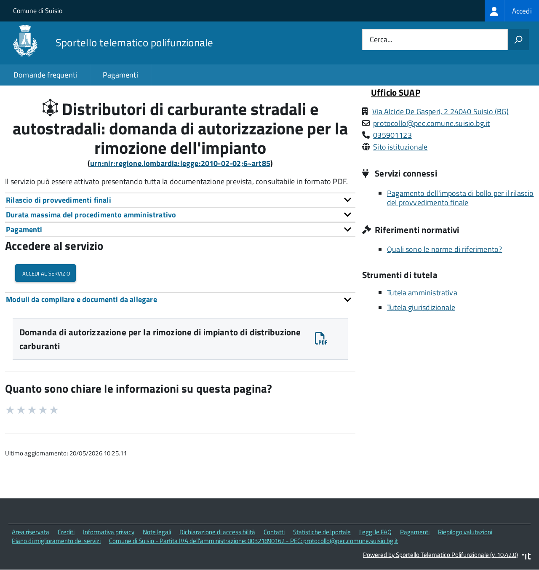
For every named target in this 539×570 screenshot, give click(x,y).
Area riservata (30, 532)
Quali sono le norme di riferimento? (444, 249)
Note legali (157, 532)
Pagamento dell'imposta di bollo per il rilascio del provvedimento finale (460, 198)
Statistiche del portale (322, 532)
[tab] (180, 200)
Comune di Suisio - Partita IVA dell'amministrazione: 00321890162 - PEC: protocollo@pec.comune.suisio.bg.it (253, 541)
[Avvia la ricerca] (518, 39)
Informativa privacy (108, 532)
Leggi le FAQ (375, 532)
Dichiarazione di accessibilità (217, 532)
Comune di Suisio (37, 10)
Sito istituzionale (400, 147)
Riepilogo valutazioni (465, 532)
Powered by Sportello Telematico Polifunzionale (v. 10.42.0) (440, 554)
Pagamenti (120, 74)
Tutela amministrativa (422, 292)
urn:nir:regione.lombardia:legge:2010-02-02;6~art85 (180, 163)
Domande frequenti (45, 74)
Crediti (66, 532)
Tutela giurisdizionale (421, 307)
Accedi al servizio (45, 272)
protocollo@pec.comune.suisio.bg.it (431, 123)
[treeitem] (512, 10)
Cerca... (381, 39)
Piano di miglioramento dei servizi (56, 541)
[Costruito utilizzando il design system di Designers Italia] (526, 557)
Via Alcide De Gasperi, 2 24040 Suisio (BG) (440, 111)
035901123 (392, 135)
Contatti (274, 532)
